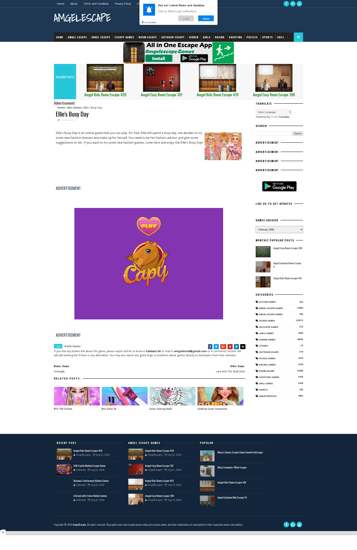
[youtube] (299, 4)
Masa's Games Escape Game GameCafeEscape (240, 452)
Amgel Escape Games (271, 308)
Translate (284, 117)
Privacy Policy (123, 3)
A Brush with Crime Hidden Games (90, 496)
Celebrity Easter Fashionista (212, 408)
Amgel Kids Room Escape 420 (87, 450)
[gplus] (293, 4)
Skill (280, 37)
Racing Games (267, 364)
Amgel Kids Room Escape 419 (159, 481)
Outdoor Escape (173, 37)
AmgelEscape (82, 17)
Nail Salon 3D (109, 408)
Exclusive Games (268, 327)
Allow (206, 18)
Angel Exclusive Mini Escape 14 (232, 497)
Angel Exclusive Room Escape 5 (287, 265)
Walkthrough (267, 396)
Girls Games (67, 120)
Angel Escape (100, 37)
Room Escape (148, 37)
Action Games (267, 301)
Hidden (193, 37)
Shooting (235, 37)
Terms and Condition (96, 3)
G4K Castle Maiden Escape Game (89, 466)
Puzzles (252, 37)
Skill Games (266, 383)
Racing (219, 37)
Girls (206, 37)
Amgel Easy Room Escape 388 (287, 248)
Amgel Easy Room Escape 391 (159, 466)
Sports (267, 37)
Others (263, 345)
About (74, 3)
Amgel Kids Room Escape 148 (232, 482)
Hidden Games (267, 339)
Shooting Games (269, 377)
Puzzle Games (267, 358)
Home (60, 3)
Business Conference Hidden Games (91, 481)
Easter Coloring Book (160, 408)
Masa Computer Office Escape (232, 467)
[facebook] (286, 4)
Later (186, 18)
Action (61, 46)
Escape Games (124, 37)
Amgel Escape (77, 37)
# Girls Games (73, 346)
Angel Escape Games (271, 314)
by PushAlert (150, 22)
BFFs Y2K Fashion (63, 408)
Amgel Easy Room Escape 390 (159, 496)
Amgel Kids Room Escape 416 (287, 278)
